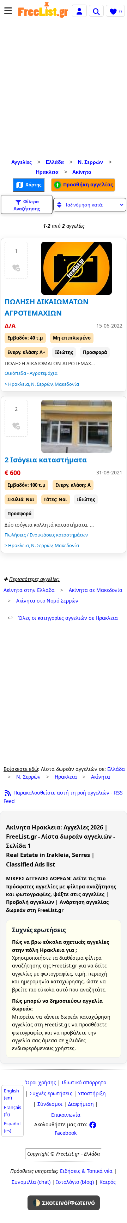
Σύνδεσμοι (49, 1104)
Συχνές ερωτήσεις (51, 1093)
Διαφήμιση (81, 1104)
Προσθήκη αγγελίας (87, 184)
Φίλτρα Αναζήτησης (26, 205)
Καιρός (107, 1182)
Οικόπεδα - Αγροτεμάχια (31, 373)
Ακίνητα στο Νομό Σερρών (47, 600)
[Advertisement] (63, 90)
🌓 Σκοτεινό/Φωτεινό (63, 1202)
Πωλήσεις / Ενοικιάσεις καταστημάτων (46, 535)
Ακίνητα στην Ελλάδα (29, 590)
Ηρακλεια (47, 172)
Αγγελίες (21, 162)
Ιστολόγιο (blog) (75, 1182)
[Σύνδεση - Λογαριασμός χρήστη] (79, 10)
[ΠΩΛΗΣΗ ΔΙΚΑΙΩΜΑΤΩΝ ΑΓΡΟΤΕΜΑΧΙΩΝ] (76, 268)
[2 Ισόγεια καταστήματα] (76, 426)
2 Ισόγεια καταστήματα (46, 459)
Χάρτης (33, 184)
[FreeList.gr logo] (43, 10)
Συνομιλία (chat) (31, 1182)
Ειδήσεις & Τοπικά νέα (86, 1171)
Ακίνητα (81, 172)
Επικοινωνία (65, 1114)
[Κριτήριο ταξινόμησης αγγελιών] (89, 204)
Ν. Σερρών (90, 162)
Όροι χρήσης (40, 1082)
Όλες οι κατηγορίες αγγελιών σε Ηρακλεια (63, 618)
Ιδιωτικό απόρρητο (84, 1082)
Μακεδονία (67, 384)
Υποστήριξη (92, 1093)
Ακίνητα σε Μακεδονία (95, 590)
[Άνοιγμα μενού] (8, 11)
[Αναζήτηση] (96, 10)
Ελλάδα (55, 162)
